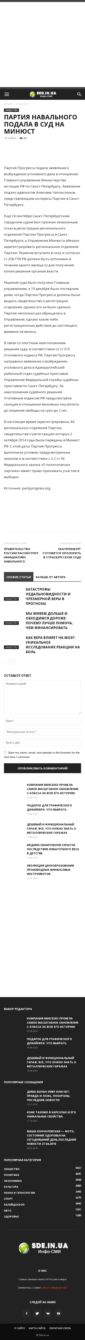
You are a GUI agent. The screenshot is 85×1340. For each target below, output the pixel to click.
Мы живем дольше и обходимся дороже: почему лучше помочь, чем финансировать (49, 620)
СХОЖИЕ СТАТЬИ (18, 577)
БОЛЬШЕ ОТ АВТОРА (50, 577)
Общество (22, 104)
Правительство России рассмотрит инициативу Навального (21, 555)
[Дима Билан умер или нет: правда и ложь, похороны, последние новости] (14, 1096)
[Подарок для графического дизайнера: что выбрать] (14, 810)
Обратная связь (60, 1328)
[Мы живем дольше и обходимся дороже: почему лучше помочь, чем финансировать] (14, 618)
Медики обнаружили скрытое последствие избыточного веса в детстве (53, 849)
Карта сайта (37, 1328)
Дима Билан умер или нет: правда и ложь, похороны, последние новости (48, 1096)
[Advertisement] (42, 44)
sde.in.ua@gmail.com (54, 1287)
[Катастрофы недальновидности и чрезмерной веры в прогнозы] (14, 594)
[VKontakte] (48, 1314)
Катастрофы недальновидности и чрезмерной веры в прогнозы (48, 596)
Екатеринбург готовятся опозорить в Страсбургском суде (62, 553)
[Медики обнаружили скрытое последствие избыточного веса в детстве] (14, 850)
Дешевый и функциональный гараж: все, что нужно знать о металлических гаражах (51, 828)
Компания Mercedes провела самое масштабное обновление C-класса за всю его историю (52, 789)
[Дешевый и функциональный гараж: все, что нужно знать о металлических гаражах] (14, 829)
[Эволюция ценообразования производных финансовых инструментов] (14, 870)
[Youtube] (58, 1314)
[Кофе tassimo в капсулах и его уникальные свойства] (14, 1117)
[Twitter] (37, 1314)
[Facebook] (26, 1314)
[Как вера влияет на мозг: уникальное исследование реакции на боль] (14, 642)
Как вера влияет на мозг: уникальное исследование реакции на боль (53, 644)
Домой (8, 104)
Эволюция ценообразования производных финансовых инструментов (50, 870)
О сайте (19, 1328)
